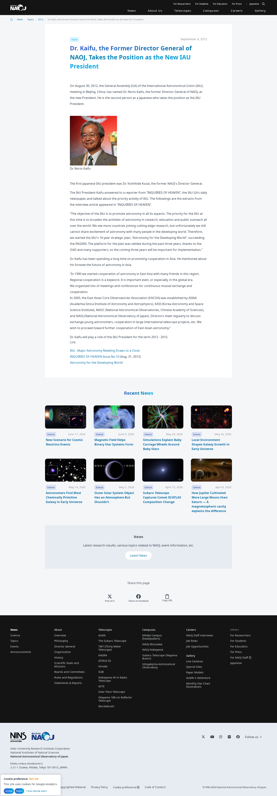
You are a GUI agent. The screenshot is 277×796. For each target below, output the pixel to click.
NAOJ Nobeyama (152, 649)
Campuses (211, 10)
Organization (62, 652)
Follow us (251, 737)
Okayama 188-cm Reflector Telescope (115, 699)
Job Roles (192, 641)
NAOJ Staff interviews (199, 635)
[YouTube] (212, 737)
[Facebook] (238, 737)
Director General (64, 646)
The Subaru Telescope (112, 641)
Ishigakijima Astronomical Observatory (158, 665)
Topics (30, 19)
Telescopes (182, 10)
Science (15, 635)
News (132, 10)
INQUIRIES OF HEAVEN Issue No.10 (94, 356)
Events (14, 646)
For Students (201, 3)
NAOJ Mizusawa (152, 644)
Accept (8, 791)
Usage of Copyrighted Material (66, 787)
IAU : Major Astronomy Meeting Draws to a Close (105, 350)
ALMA (102, 635)
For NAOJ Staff (239, 657)
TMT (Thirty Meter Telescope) (109, 648)
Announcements (20, 652)
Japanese (254, 3)
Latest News (138, 555)
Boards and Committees (69, 672)
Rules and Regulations (68, 677)
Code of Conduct (155, 787)
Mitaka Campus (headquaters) (152, 637)
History (58, 657)
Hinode (102, 666)
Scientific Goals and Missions (66, 664)
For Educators (220, 3)
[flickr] (229, 737)
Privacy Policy (99, 787)
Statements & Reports (68, 683)
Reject (19, 791)
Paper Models (195, 672)
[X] (203, 737)
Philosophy (61, 641)
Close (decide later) (36, 791)
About (58, 629)
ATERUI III (104, 660)
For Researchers (182, 3)
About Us (155, 10)
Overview (60, 635)
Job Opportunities (197, 646)
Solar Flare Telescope (111, 692)
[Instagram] (220, 737)
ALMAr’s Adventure (198, 678)
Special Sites (194, 667)
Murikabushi (106, 706)
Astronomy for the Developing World (96, 362)
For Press (237, 3)
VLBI (101, 672)
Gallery (260, 10)
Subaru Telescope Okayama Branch (159, 656)
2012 (40, 19)
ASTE (101, 686)
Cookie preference (124, 787)
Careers (237, 10)
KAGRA (102, 655)
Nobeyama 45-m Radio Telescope (112, 679)
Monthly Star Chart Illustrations (198, 685)
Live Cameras (194, 661)
